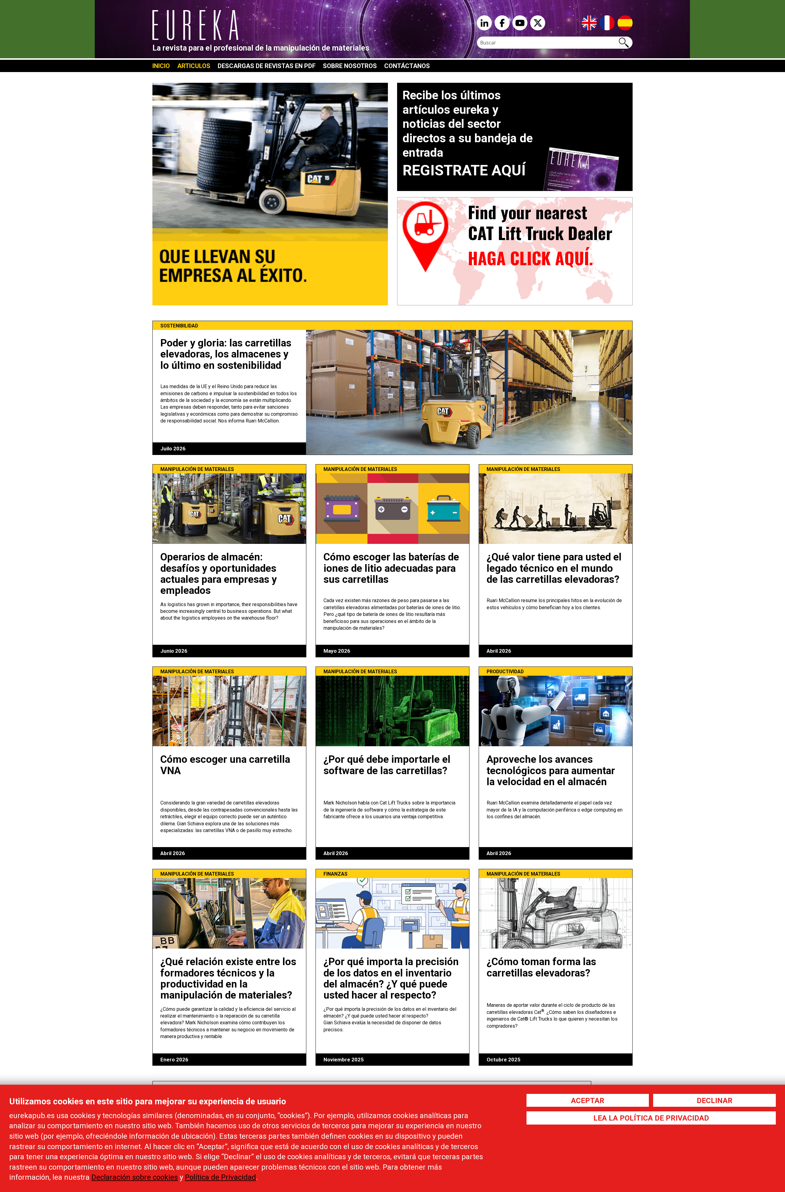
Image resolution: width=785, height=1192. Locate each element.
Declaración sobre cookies (134, 1177)
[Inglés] (589, 22)
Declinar (715, 1100)
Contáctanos (407, 66)
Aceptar (587, 1100)
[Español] (625, 22)
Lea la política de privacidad (651, 1118)
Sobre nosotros (350, 66)
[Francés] (607, 22)
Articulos (193, 66)
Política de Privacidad (220, 1177)
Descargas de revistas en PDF (267, 66)
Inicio (161, 66)
